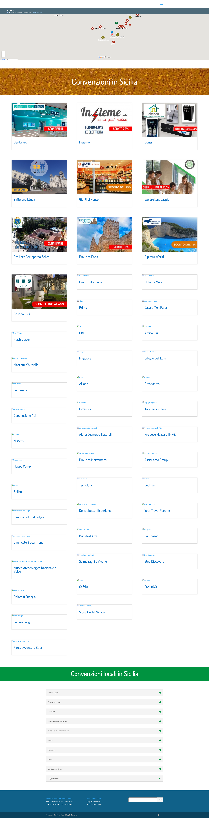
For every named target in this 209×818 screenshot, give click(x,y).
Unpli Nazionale (72, 815)
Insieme (84, 142)
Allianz (83, 383)
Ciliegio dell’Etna (155, 358)
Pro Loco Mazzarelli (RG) (160, 434)
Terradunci (86, 485)
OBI (81, 333)
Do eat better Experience (95, 510)
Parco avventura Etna (28, 647)
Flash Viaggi (22, 339)
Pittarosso (86, 409)
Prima (83, 307)
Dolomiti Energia (25, 596)
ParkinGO (150, 586)
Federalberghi (23, 622)
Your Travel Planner (157, 510)
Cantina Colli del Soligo (29, 517)
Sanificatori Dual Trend (29, 542)
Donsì (148, 142)
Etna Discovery (154, 561)
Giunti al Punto (89, 199)
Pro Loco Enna (88, 256)
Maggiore (85, 358)
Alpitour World (154, 256)
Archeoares (152, 383)
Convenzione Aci (25, 415)
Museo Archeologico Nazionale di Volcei (35, 569)
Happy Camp (22, 466)
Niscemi (19, 441)
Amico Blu (151, 333)
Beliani (18, 491)
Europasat (151, 536)
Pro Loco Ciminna (90, 282)
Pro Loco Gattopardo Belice (31, 256)
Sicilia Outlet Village (92, 612)
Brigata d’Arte (88, 536)
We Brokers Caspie (156, 199)
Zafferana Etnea (24, 199)
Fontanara (20, 390)
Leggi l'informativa (93, 802)
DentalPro (20, 142)
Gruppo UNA (22, 314)
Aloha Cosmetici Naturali (95, 434)
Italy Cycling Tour (155, 409)
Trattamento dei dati (94, 804)
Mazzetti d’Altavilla (26, 364)
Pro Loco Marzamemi (93, 459)
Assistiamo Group (156, 459)
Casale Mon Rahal (156, 307)
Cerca (160, 800)
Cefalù (83, 586)
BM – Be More (153, 282)
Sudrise (149, 485)
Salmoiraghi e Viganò (93, 561)
